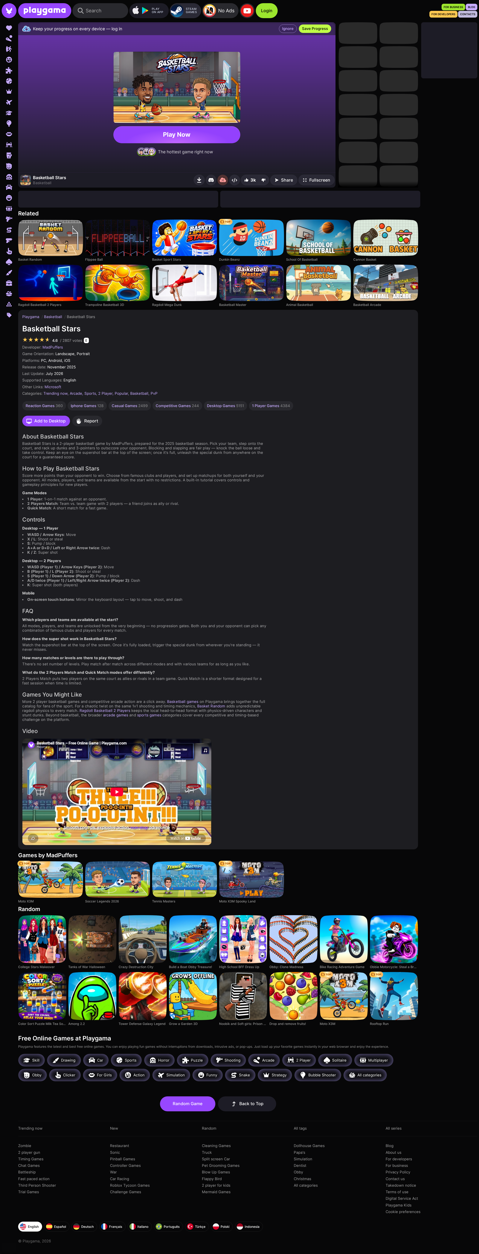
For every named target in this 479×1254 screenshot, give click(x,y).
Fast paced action (34, 1179)
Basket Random (211, 706)
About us (393, 1152)
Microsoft (53, 387)
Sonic (115, 1152)
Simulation (303, 1159)
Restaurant (119, 1145)
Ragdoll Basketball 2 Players (105, 710)
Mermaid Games (216, 1192)
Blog (389, 1145)
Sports (90, 393)
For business (397, 1165)
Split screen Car (216, 1159)
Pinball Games (122, 1159)
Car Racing (119, 1179)
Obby (298, 1172)
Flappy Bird (212, 1179)
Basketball (53, 317)
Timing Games (30, 1159)
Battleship (27, 1172)
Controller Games (125, 1165)
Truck (207, 1152)
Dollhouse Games (309, 1145)
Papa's (299, 1152)
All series (394, 1128)
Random (209, 1128)
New (114, 1128)
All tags (300, 1128)
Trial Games (28, 1192)
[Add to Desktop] (199, 180)
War (113, 1172)
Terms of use (397, 1192)
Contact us (395, 1179)
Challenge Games (125, 1192)
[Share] (234, 180)
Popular (121, 393)
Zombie (24, 1145)
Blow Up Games (216, 1172)
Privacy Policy (398, 1172)
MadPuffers (52, 347)
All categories (306, 1185)
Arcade (76, 393)
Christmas (302, 1179)
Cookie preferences (403, 1211)
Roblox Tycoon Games (130, 1185)
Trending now (55, 393)
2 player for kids (216, 1185)
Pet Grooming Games (221, 1165)
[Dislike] (264, 180)
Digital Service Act (402, 1198)
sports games (149, 715)
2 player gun (29, 1152)
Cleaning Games (216, 1145)
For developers (399, 1159)
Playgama (31, 317)
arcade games (115, 715)
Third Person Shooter (37, 1185)
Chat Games (29, 1165)
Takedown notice (401, 1185)
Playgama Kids (398, 1205)
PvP (154, 393)
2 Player (105, 393)
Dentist (300, 1165)
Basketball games (183, 701)
